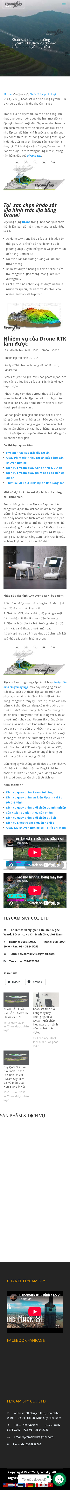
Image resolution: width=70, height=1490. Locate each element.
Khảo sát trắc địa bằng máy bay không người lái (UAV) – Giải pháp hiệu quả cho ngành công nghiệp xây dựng (45, 1020)
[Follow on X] (58, 1483)
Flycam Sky (34, 155)
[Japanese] (40, 1485)
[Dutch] (10, 1485)
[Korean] (45, 1485)
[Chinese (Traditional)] (5, 1485)
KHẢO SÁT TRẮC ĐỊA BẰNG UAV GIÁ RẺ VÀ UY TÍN (16, 1012)
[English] (15, 1485)
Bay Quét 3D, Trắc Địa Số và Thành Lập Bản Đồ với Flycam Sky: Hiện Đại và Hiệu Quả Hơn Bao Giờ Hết (15, 1076)
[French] (25, 1485)
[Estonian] (20, 1485)
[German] (30, 1485)
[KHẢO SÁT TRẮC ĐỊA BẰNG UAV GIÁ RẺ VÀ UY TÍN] (16, 999)
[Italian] (35, 1485)
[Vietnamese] (50, 1485)
